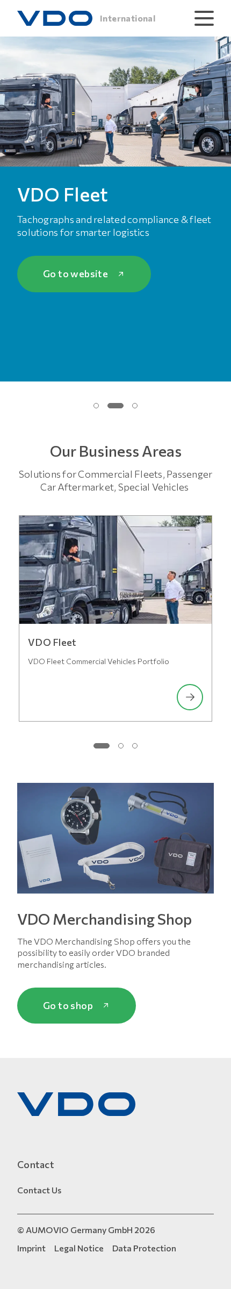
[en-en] (76, 1104)
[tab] (96, 405)
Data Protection (144, 1248)
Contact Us (39, 1190)
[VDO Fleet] (115, 570)
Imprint (31, 1248)
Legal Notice (79, 1248)
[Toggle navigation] (204, 18)
